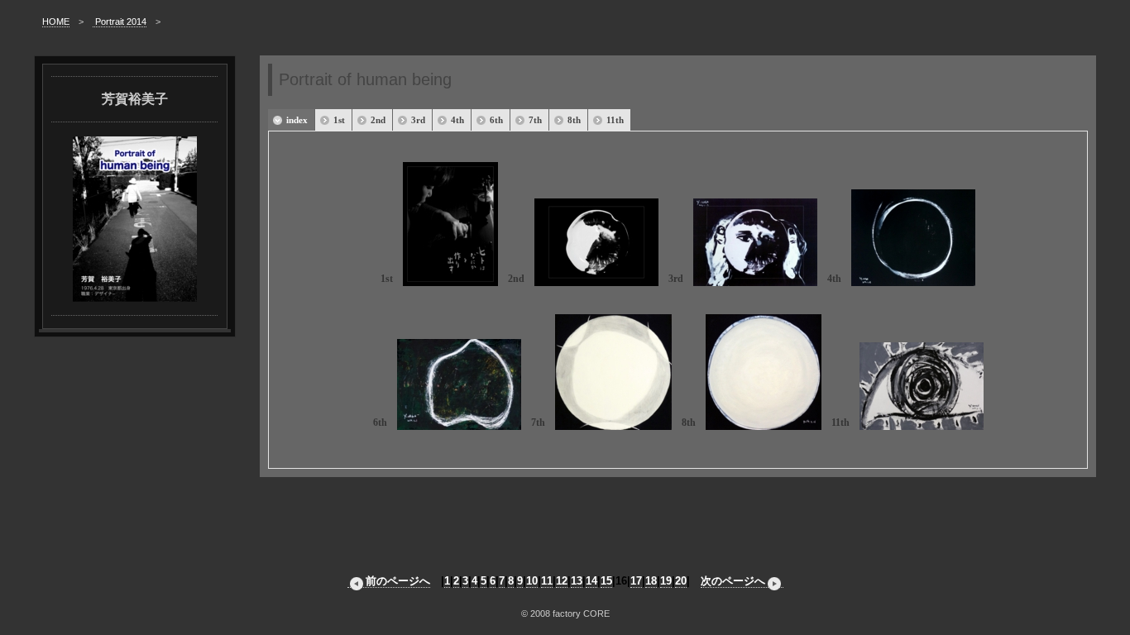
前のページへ (398, 581)
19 (666, 581)
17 (636, 581)
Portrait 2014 (119, 21)
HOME (55, 21)
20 (681, 581)
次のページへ (733, 581)
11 (547, 581)
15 (606, 581)
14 (591, 581)
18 (651, 581)
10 (532, 581)
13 (576, 581)
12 (561, 581)
